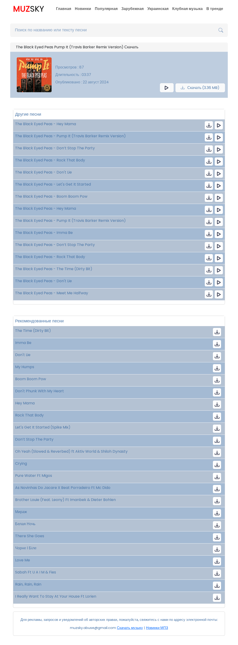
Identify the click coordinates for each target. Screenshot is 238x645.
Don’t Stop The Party (34, 439)
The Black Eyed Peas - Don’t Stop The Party (55, 148)
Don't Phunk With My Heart (39, 391)
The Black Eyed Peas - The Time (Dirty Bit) (53, 269)
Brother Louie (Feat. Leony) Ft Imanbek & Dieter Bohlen (65, 499)
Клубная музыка (187, 8)
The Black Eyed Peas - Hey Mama (45, 124)
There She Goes (29, 536)
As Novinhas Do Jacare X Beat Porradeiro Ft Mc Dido (62, 487)
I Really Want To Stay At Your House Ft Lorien (55, 596)
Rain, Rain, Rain (28, 584)
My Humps (24, 367)
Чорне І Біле (25, 548)
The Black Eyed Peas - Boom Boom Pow (51, 196)
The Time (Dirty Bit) (33, 330)
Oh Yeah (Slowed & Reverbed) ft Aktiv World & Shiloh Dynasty (71, 451)
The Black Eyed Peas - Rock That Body (50, 160)
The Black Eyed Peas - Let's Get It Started (53, 184)
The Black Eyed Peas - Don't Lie (43, 172)
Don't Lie (22, 354)
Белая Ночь (25, 524)
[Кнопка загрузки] (217, 332)
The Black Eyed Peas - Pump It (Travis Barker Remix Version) (70, 136)
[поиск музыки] (221, 30)
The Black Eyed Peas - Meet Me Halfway (51, 293)
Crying (21, 463)
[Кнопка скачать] (217, 453)
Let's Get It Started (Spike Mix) (42, 427)
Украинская (158, 8)
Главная (63, 8)
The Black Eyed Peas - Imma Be (44, 232)
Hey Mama (25, 403)
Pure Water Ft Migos (33, 475)
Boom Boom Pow (30, 379)
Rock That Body (29, 415)
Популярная (106, 8)
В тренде (214, 8)
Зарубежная (132, 8)
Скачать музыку (130, 627)
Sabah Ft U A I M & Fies (35, 572)
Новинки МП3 (157, 627)
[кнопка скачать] (209, 125)
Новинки (83, 8)
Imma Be (23, 342)
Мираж (21, 511)
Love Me (22, 560)
